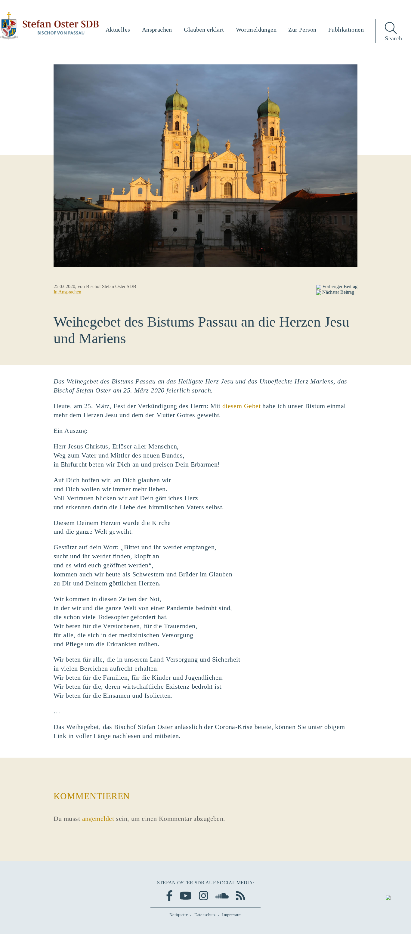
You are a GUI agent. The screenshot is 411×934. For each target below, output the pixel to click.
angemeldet (98, 818)
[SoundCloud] (222, 895)
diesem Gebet (241, 406)
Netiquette (178, 915)
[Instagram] (203, 895)
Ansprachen (69, 291)
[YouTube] (186, 895)
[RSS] (240, 895)
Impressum (232, 915)
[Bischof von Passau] (49, 26)
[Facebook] (169, 895)
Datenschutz (205, 915)
